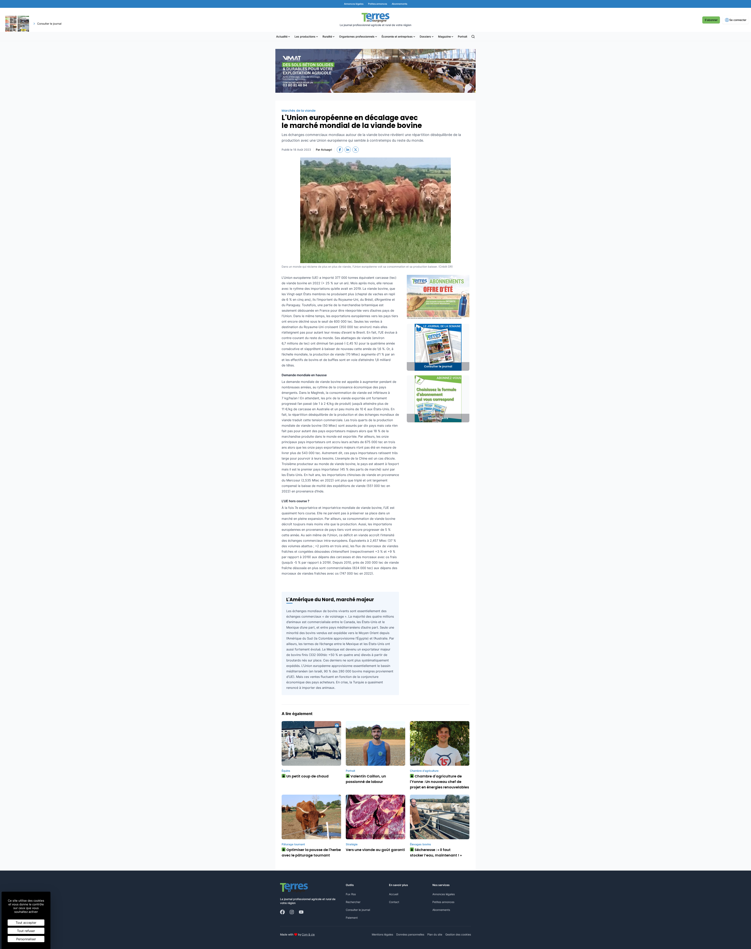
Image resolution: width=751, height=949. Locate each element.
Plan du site (434, 934)
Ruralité (327, 36)
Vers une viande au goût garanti (375, 849)
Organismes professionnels (357, 36)
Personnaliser (26, 939)
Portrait (462, 36)
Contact (394, 902)
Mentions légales (382, 934)
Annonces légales (443, 894)
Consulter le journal (358, 909)
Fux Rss (351, 894)
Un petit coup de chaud (306, 776)
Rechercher (353, 902)
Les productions (305, 36)
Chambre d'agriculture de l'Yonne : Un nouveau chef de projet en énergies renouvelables (439, 782)
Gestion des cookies (458, 934)
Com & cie (308, 934)
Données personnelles (410, 934)
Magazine (444, 36)
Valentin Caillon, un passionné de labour (366, 779)
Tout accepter (26, 923)
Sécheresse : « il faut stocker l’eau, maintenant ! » (436, 852)
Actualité (281, 36)
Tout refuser (26, 931)
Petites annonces (443, 902)
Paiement (352, 917)
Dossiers (425, 36)
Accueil (393, 894)
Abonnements (441, 909)
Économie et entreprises (397, 36)
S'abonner (711, 20)
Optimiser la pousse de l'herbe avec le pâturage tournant (311, 852)
